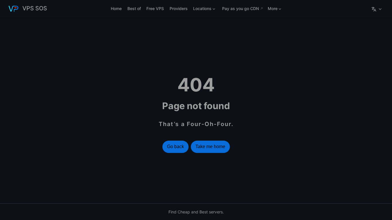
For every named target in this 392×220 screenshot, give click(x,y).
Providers (179, 8)
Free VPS (155, 8)
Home (116, 8)
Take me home (210, 146)
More (272, 9)
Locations (201, 9)
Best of (134, 8)
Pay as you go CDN (240, 8)
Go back (175, 146)
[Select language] (377, 8)
